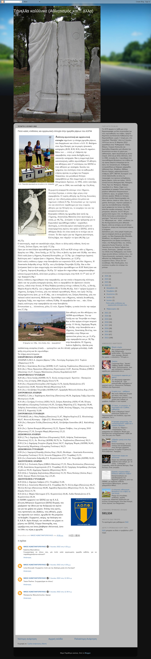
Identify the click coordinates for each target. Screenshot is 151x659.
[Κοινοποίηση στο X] (74, 535)
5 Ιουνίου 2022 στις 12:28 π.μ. (60, 578)
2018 (107, 322)
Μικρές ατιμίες (117, 347)
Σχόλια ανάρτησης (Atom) (37, 644)
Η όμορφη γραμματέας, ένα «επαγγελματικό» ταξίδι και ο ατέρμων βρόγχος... (122, 423)
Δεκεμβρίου (111, 288)
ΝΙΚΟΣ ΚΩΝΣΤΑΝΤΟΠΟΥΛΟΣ (34, 547)
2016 (107, 328)
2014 (107, 334)
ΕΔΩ (126, 522)
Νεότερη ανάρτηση (27, 639)
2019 (107, 319)
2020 (107, 316)
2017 (107, 325)
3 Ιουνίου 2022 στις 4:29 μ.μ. (60, 565)
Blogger (87, 653)
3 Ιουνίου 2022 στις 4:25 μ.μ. (60, 547)
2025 (107, 276)
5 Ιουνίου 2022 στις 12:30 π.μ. (60, 592)
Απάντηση (27, 557)
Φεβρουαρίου (112, 309)
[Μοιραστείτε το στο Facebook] (76, 535)
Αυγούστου (111, 294)
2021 (107, 313)
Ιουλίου (109, 297)
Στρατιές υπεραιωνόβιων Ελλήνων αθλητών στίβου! (121, 472)
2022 (107, 285)
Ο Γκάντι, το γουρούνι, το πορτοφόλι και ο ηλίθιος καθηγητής (121, 407)
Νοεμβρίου (111, 291)
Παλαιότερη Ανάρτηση (85, 639)
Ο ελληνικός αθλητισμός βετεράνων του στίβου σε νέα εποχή (121, 491)
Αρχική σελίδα (55, 639)
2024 (107, 279)
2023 (107, 282)
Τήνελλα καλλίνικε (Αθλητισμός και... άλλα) (53, 11)
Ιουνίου (109, 300)
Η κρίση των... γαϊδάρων (121, 391)
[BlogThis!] (72, 535)
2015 (107, 331)
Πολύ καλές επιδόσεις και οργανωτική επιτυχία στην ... (117, 304)
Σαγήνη (114, 361)
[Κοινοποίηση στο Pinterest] (79, 535)
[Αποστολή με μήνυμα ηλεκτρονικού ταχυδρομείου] (70, 535)
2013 (107, 338)
